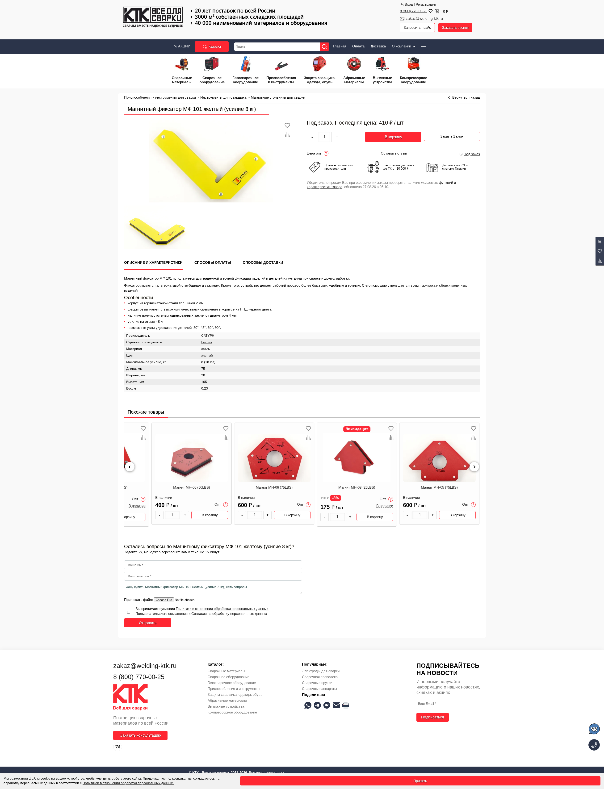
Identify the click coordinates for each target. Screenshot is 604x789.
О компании (402, 46)
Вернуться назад (466, 97)
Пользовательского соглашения (161, 614)
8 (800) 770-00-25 (413, 11)
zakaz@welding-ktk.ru (424, 19)
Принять (420, 781)
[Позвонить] (594, 745)
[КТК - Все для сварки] (152, 17)
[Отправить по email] (336, 705)
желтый (207, 355)
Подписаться (432, 717)
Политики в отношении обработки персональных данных (222, 609)
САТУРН (207, 335)
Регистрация (426, 4)
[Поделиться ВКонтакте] (326, 705)
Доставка (378, 46)
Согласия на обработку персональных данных (229, 614)
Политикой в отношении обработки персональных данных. (128, 783)
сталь (205, 349)
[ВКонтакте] (117, 747)
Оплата (358, 46)
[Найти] (324, 46)
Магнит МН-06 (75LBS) (248, 487)
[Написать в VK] (594, 730)
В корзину (393, 137)
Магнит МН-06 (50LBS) (165, 487)
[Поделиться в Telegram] (317, 705)
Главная (339, 46)
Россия (206, 342)
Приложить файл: (139, 600)
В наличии (137, 497)
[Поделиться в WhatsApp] (307, 705)
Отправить (147, 623)
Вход (409, 4)
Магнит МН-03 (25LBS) (330, 487)
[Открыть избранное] (430, 11)
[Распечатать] (345, 705)
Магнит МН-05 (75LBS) (413, 487)
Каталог (214, 46)
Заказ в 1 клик (451, 136)
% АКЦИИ (182, 46)
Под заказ (472, 154)
